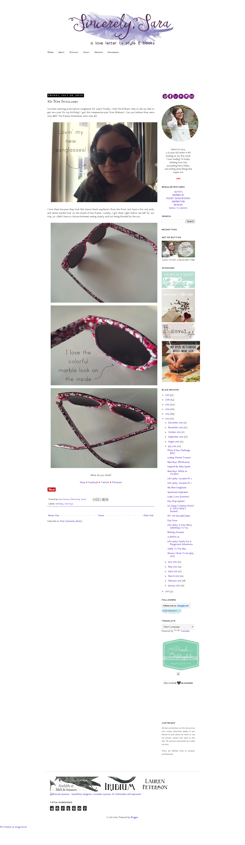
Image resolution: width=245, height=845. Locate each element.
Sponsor (98, 52)
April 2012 (173, 571)
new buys (68, 503)
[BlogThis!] (97, 499)
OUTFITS (178, 191)
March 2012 (174, 576)
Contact (74, 52)
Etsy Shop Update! (176, 501)
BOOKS (172, 208)
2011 (167, 591)
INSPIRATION (178, 201)
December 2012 (176, 422)
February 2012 (175, 580)
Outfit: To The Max (177, 548)
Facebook (93, 482)
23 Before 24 (173, 536)
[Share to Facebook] (104, 499)
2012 (167, 418)
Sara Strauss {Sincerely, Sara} (72, 499)
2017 (167, 395)
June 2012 (173, 562)
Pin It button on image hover (13, 827)
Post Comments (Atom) (71, 521)
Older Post (148, 515)
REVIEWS (178, 204)
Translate (185, 631)
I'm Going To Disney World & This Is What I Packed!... (181, 508)
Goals (86, 52)
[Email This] (94, 499)
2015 (167, 404)
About (61, 52)
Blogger (134, 817)
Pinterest (117, 482)
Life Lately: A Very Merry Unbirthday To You (180, 526)
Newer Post (53, 515)
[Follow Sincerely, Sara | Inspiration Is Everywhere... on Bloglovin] (176, 607)
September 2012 (176, 436)
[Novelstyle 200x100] (178, 339)
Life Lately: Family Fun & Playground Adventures (180, 543)
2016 (167, 399)
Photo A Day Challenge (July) (179, 452)
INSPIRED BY (178, 195)
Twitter (105, 482)
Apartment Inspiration (178, 492)
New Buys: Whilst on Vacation (177, 472)
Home (50, 52)
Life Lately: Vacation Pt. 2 (180, 478)
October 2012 (174, 432)
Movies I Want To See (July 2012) (181, 555)
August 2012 (174, 441)
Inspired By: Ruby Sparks (179, 466)
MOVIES (184, 208)
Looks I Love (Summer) (178, 496)
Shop (82, 482)
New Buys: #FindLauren (179, 462)
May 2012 (173, 566)
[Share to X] (100, 499)
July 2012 (172, 446)
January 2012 (174, 585)
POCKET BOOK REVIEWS (178, 198)
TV (177, 208)
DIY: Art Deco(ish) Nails (179, 515)
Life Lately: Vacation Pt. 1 (180, 483)
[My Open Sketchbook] (182, 381)
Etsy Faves (172, 520)
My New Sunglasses (177, 487)
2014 (167, 409)
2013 (167, 413)
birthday (59, 503)
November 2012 (176, 427)
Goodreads (113, 52)
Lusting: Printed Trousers (179, 457)
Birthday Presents (176, 532)
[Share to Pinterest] (107, 499)
